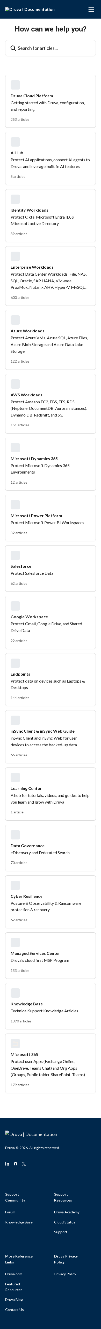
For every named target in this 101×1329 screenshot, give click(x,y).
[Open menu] (91, 9)
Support (60, 1232)
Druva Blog (14, 1299)
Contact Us (14, 1309)
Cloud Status (64, 1222)
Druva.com (13, 1274)
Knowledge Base (19, 1222)
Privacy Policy (65, 1274)
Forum (10, 1212)
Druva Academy (67, 1212)
